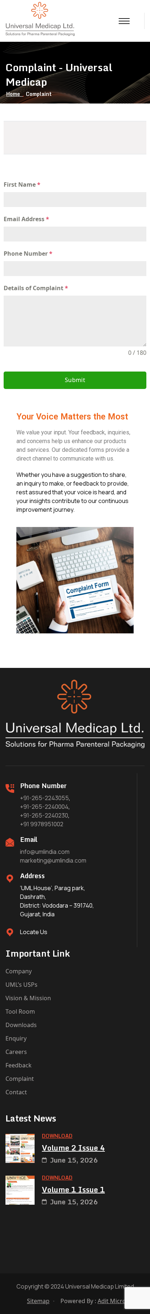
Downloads (21, 1025)
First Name (22, 184)
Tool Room (20, 1011)
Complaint (19, 1079)
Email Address (26, 219)
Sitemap (38, 1301)
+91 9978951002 (41, 824)
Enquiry (16, 1038)
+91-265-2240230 (44, 815)
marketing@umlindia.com (53, 860)
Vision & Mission (28, 998)
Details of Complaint (36, 288)
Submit (75, 380)
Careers (16, 1052)
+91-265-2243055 (44, 798)
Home (14, 94)
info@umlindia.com (45, 852)
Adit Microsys (116, 1301)
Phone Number (28, 253)
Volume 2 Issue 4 (73, 1148)
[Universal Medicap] (40, 18)
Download (57, 1136)
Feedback (18, 1065)
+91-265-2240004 (44, 807)
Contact (16, 1092)
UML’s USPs (21, 985)
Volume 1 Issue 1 (73, 1189)
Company (18, 971)
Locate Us (33, 932)
